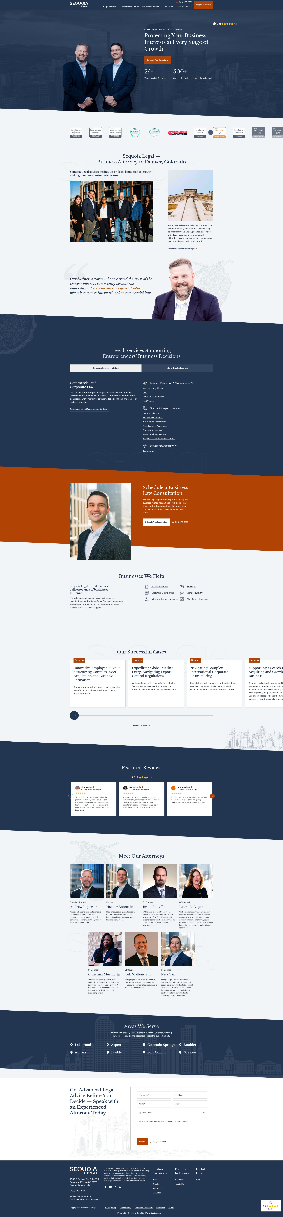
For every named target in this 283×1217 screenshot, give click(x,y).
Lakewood (83, 1045)
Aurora (80, 1052)
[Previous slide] (72, 132)
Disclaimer (160, 1208)
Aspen (116, 1045)
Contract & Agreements (163, 408)
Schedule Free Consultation (158, 60)
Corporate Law (109, 7)
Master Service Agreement (154, 434)
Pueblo (116, 1052)
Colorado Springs (161, 1045)
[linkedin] (96, 906)
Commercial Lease (151, 413)
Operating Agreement (152, 430)
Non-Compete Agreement (154, 422)
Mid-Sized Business (197, 599)
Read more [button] (79, 810)
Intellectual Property (162, 445)
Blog (198, 1179)
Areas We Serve (182, 7)
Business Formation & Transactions (170, 383)
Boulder (190, 1045)
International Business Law (177, 368)
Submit (142, 1142)
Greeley (190, 1052)
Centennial (157, 1188)
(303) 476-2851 (181, 522)
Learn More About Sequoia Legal (181, 249)
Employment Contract (153, 417)
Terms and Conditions (144, 1208)
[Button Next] (212, 796)
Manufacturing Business (164, 599)
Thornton (157, 1193)
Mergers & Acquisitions (153, 388)
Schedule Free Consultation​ (156, 522)
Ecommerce (180, 1179)
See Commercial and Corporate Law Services (88, 409)
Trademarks (148, 451)
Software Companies (162, 593)
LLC (145, 392)
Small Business (159, 586)
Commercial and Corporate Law (106, 368)
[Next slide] (210, 132)
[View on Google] (77, 788)
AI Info (171, 1208)
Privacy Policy (110, 1208)
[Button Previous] (70, 796)
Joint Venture (148, 401)
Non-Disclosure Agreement (154, 426)
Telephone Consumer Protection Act (159, 438)
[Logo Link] (79, 5)
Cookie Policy (125, 1208)
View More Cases (140, 725)
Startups (191, 586)
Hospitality (179, 1184)
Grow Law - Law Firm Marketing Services (144, 1213)
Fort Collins (156, 1052)
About (167, 7)
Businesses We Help (150, 7)
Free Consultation (203, 5)
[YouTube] (110, 1186)
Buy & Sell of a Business (153, 397)
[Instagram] (115, 1187)
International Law (129, 7)
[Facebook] (105, 1187)
